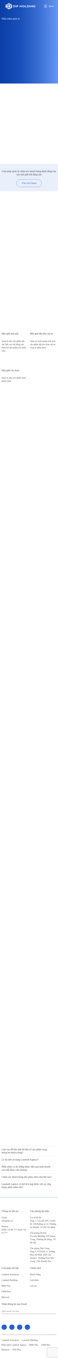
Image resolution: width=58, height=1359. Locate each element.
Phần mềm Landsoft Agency (14, 1345)
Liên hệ (33, 1286)
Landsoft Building (9, 1280)
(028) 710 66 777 (9, 1228)
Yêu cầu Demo (29, 183)
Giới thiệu (34, 1280)
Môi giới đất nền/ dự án (41, 333)
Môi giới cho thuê (10, 370)
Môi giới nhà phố (10, 333)
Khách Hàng (35, 1274)
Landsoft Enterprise (10, 1274)
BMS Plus (6, 1286)
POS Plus (17, 1350)
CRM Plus (6, 1291)
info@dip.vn (7, 1221)
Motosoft (5, 1297)
